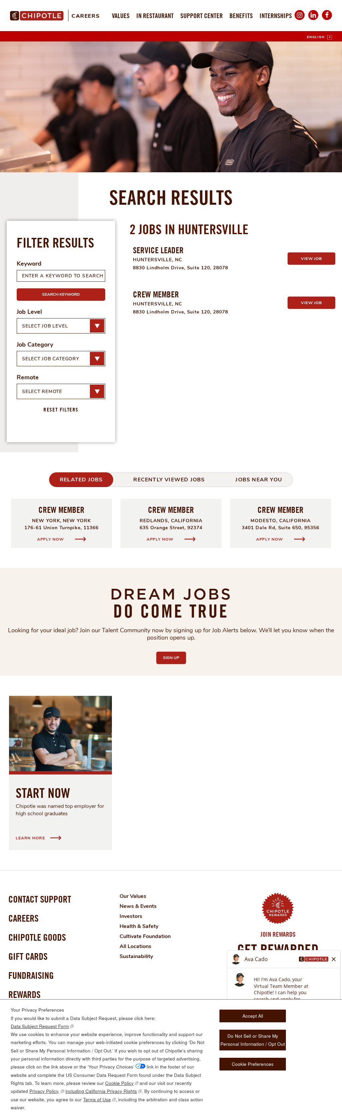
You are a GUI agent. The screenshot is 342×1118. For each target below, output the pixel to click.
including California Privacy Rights (101, 1091)
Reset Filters (60, 409)
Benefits (241, 15)
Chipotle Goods (37, 937)
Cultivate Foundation (145, 936)
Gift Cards (27, 956)
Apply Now (51, 539)
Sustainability (136, 956)
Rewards (24, 994)
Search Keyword (61, 294)
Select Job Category (50, 359)
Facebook (327, 19)
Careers (85, 16)
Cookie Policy (119, 1083)
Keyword (29, 264)
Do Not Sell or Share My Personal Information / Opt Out (252, 1040)
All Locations (135, 946)
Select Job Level (45, 326)
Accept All (252, 1016)
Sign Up (174, 657)
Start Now (43, 793)
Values (121, 15)
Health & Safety (139, 926)
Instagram (300, 19)
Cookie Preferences (253, 1064)
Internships (276, 15)
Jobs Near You (258, 479)
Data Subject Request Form (40, 1026)
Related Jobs (81, 479)
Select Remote (42, 391)
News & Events (138, 906)
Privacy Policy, (44, 1091)
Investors (131, 916)
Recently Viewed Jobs (169, 479)
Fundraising (31, 975)
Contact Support (39, 899)
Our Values (133, 896)
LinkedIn (313, 19)
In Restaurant (155, 15)
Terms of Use (97, 1099)
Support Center (201, 15)
